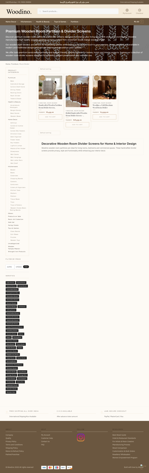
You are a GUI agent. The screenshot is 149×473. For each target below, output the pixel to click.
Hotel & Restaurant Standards (124, 438)
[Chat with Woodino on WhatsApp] (144, 467)
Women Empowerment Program (124, 457)
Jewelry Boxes (11, 334)
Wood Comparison (119, 448)
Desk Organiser (15, 137)
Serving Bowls (11, 361)
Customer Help (47, 438)
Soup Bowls (22, 371)
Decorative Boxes (12, 300)
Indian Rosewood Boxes (14, 327)
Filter (26, 267)
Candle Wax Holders (17, 131)
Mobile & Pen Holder (17, 148)
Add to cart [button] (50, 117)
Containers (14, 184)
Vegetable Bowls (12, 385)
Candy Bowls (21, 282)
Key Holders (14, 142)
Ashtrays (13, 123)
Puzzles (13, 237)
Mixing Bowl (17, 337)
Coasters (13, 181)
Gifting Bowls (11, 310)
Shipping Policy (12, 448)
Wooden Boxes (15, 116)
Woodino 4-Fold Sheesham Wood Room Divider (103, 106)
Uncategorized (13, 243)
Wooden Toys (15, 240)
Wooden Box (11, 392)
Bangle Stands (15, 110)
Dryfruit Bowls (11, 306)
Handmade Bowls (12, 324)
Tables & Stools (15, 98)
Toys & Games (13, 228)
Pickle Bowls (11, 348)
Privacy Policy (11, 441)
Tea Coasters (22, 378)
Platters (13, 196)
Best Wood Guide (119, 435)
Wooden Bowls (11, 389)
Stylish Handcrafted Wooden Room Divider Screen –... (76, 114)
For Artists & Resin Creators (123, 441)
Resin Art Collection (15, 219)
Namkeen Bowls (12, 341)
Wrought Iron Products (17, 251)
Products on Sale (14, 216)
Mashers (13, 193)
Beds (12, 81)
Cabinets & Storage (17, 84)
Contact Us (45, 441)
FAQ (42, 444)
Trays (12, 202)
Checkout (139, 13)
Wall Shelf (14, 163)
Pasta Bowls (21, 344)
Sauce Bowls (21, 358)
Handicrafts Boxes (12, 320)
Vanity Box (20, 382)
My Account (127, 13)
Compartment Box (12, 293)
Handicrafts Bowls (12, 317)
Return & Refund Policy (15, 451)
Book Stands (14, 113)
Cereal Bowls (22, 286)
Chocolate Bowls (12, 289)
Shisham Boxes (12, 368)
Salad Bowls (10, 358)
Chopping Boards (16, 178)
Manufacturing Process (121, 444)
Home (8, 64)
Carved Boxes (11, 286)
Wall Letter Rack (16, 160)
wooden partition (39, 40)
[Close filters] (29, 68)
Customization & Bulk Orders (123, 451)
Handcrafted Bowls (13, 313)
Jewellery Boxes (12, 330)
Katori (8, 337)
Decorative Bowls (12, 296)
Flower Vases (15, 140)
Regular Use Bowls (13, 354)
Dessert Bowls (11, 303)
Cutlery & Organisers (17, 187)
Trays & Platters (16, 205)
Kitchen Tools (15, 190)
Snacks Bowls (11, 371)
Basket (12, 170)
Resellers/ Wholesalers (121, 454)
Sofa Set (11, 222)
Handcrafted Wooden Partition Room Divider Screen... (50, 106)
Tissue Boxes (15, 199)
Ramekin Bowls (12, 351)
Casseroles (14, 175)
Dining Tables (15, 90)
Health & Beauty (14, 102)
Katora (21, 334)
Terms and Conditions (14, 444)
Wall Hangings (15, 157)
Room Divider (52, 103)
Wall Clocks (14, 154)
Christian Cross (15, 134)
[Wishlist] (58, 77)
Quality (8, 438)
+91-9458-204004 (24, 2)
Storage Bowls (11, 375)
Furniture (14, 64)
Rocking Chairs (15, 93)
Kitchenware (13, 166)
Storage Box (23, 375)
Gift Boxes (22, 306)
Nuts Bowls (10, 344)
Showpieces (14, 151)
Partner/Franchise (12, 454)
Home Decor (12, 119)
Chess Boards (15, 231)
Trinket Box (10, 382)
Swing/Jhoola (13, 225)
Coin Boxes (14, 234)
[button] (138, 21)
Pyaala (20, 348)
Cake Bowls (10, 282)
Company (9, 435)
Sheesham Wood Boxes (14, 365)
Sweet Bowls (11, 378)
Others (10, 213)
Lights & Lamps (16, 145)
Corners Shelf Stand (17, 87)
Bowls (12, 172)
